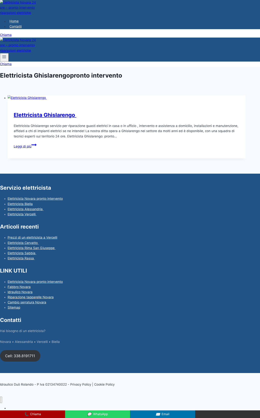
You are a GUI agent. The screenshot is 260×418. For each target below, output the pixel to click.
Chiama (6, 35)
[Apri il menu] (4, 57)
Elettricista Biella (20, 204)
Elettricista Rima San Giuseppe (32, 248)
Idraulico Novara (20, 292)
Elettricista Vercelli (22, 214)
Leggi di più (25, 146)
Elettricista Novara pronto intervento (35, 199)
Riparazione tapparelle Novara (31, 297)
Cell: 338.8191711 (20, 356)
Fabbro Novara (19, 287)
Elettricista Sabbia (22, 253)
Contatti (16, 26)
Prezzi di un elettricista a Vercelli (32, 237)
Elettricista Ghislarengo (45, 115)
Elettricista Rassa (21, 258)
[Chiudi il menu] (1, 400)
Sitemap (14, 307)
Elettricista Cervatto (23, 243)
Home (14, 21)
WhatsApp (97, 414)
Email (162, 414)
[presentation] (127, 97)
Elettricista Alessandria (26, 209)
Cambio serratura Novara (27, 302)
